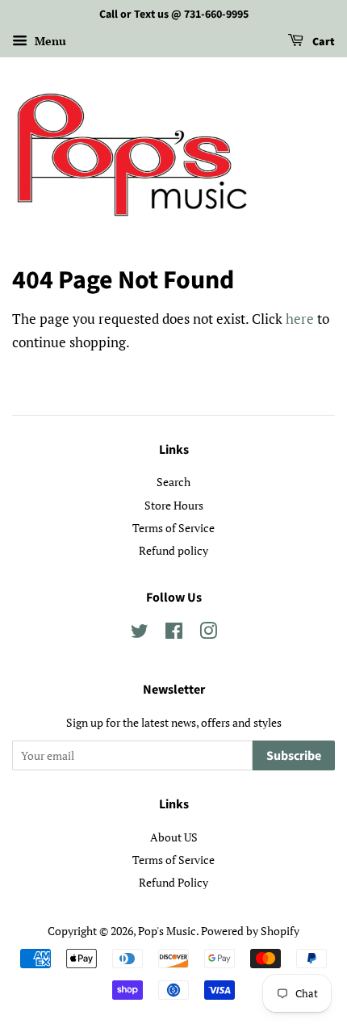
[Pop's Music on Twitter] (139, 633)
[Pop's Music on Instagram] (208, 633)
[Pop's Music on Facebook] (174, 633)
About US (174, 837)
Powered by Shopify (250, 930)
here (300, 318)
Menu (48, 40)
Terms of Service (173, 527)
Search (173, 481)
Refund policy (173, 550)
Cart (322, 42)
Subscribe (293, 756)
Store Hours (173, 505)
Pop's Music (167, 930)
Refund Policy (173, 882)
